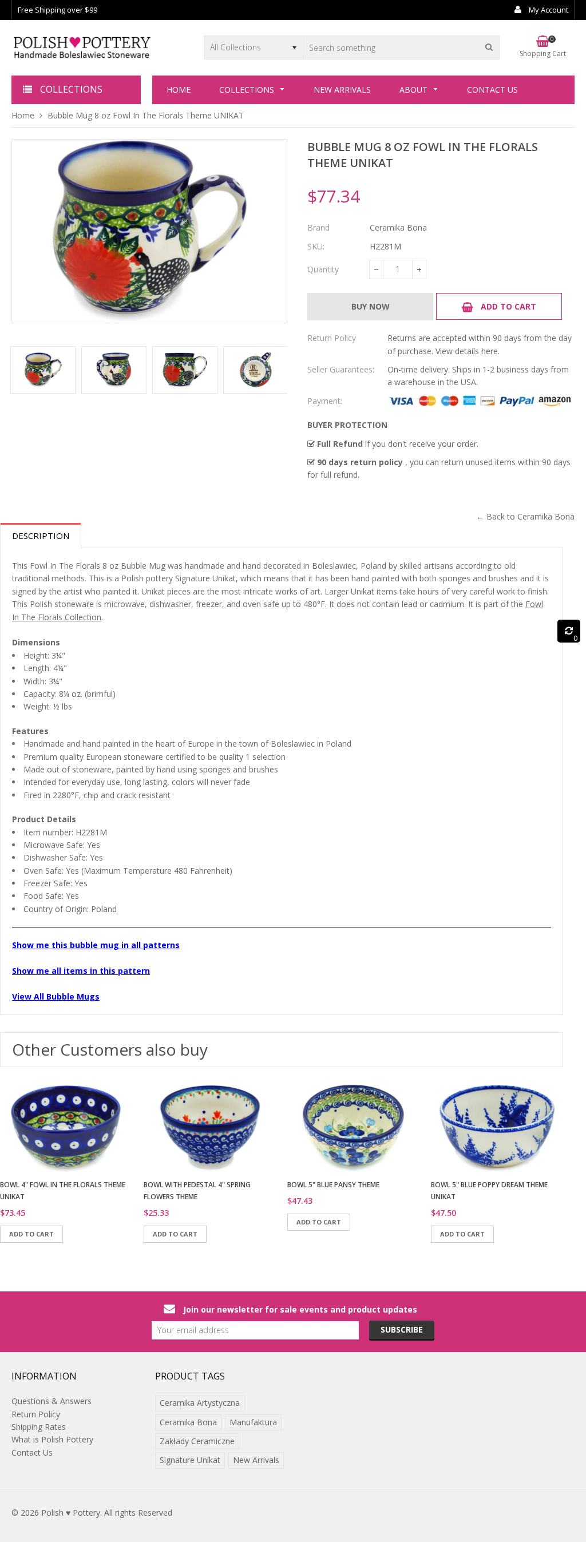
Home (22, 115)
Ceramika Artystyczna (200, 1402)
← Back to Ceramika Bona (525, 516)
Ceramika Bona (188, 1422)
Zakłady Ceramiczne (197, 1441)
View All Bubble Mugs (56, 996)
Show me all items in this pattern (81, 970)
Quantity (323, 269)
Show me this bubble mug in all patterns (96, 945)
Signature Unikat (190, 1459)
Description (40, 535)
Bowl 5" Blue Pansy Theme (333, 1185)
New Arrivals (256, 1459)
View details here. (467, 351)
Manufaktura (253, 1422)
